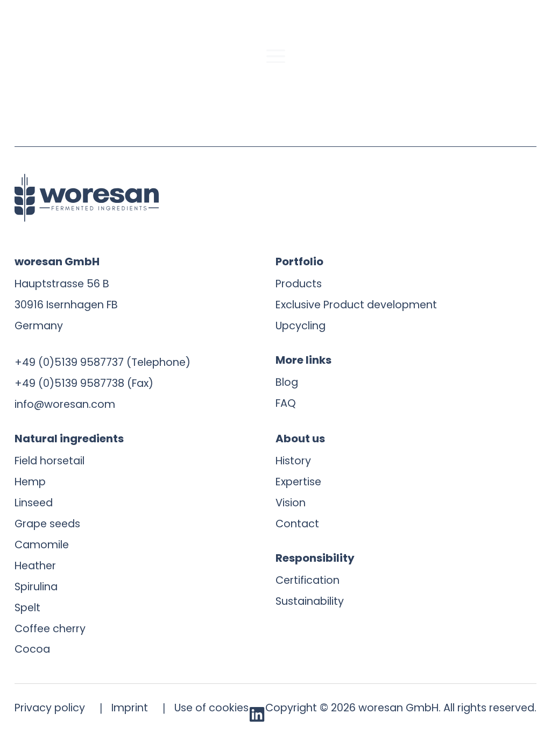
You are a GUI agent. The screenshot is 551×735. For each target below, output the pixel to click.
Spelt (27, 607)
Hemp (30, 482)
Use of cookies (211, 708)
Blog (287, 382)
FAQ (286, 403)
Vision (291, 503)
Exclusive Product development (356, 305)
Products (299, 284)
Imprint (129, 708)
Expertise (298, 482)
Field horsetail (49, 461)
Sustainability (310, 601)
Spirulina (36, 586)
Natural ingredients (69, 438)
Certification (308, 580)
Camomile (42, 545)
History (293, 461)
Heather (35, 566)
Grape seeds (47, 524)
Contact (297, 524)
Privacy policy (50, 708)
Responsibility (315, 558)
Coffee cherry (50, 628)
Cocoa (32, 649)
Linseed (34, 503)
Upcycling (301, 326)
